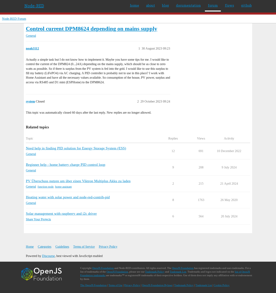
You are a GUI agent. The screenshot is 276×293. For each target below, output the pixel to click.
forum (213, 5)
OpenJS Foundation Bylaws (157, 285)
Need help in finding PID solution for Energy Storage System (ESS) (76, 148)
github (246, 5)
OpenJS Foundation (103, 268)
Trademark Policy (154, 271)
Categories (44, 246)
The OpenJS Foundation (93, 285)
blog (165, 5)
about (150, 5)
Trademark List (178, 271)
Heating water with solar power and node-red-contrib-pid (68, 197)
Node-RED (34, 5)
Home (30, 246)
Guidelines (62, 246)
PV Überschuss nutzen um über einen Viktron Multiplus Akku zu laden (78, 181)
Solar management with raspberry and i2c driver (61, 214)
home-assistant (63, 186)
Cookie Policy (222, 285)
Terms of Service (84, 246)
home (134, 5)
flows (229, 5)
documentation (188, 5)
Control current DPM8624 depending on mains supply (91, 28)
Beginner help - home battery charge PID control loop (65, 165)
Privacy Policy (108, 246)
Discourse (48, 256)
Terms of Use (115, 285)
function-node (46, 186)
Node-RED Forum (14, 18)
